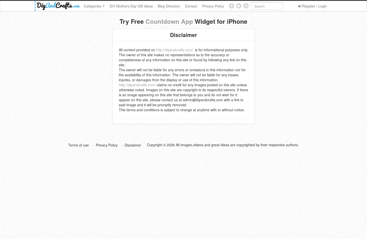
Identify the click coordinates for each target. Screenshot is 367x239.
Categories (93, 6)
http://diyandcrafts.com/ (174, 49)
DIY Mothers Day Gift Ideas (131, 6)
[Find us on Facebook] (231, 5)
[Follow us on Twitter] (238, 5)
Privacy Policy (213, 6)
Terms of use (78, 145)
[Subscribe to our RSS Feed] (246, 5)
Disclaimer (133, 145)
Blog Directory (169, 6)
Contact (191, 6)
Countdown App (169, 21)
